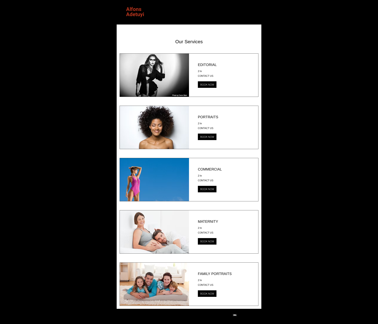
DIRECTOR (132, 19)
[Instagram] (242, 315)
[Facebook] (249, 315)
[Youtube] (256, 315)
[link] (223, 64)
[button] (207, 84)
